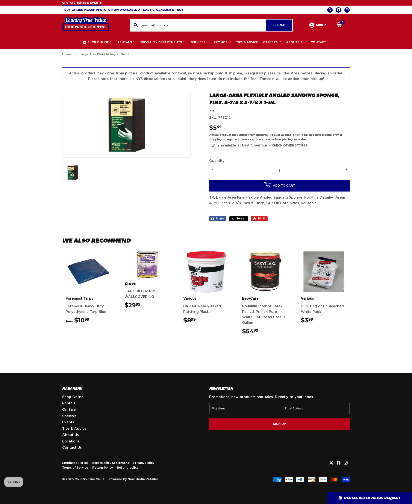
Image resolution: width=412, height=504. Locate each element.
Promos (221, 42)
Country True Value (90, 479)
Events (68, 422)
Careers (271, 42)
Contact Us (72, 447)
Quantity (217, 161)
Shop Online (98, 42)
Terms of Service (75, 467)
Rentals (125, 42)
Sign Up (279, 424)
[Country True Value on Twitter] (331, 463)
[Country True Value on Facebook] (339, 463)
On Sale (69, 409)
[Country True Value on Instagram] (346, 463)
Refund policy (127, 467)
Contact (318, 42)
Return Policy (102, 467)
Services (198, 42)
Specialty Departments (161, 42)
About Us (294, 42)
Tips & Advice (247, 42)
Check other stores (289, 145)
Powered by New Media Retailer (133, 479)
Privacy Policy (143, 463)
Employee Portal (75, 463)
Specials (69, 416)
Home (66, 54)
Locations (70, 441)
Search (282, 25)
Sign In (321, 24)
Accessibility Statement (110, 463)
